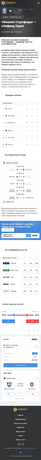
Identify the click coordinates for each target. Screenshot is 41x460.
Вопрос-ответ (20, 440)
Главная (20, 415)
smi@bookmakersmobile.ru (29, 448)
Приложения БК (20, 419)
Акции (21, 436)
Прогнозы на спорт (20, 423)
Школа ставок (20, 431)
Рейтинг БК (20, 427)
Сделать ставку (20, 365)
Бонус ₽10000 (7, 229)
